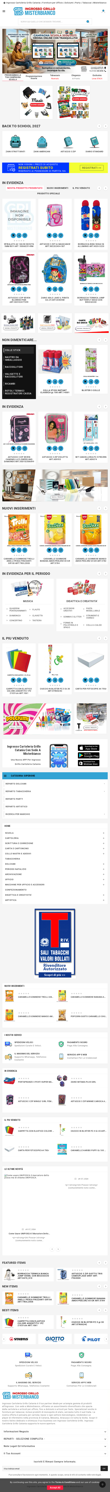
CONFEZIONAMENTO (16, 890)
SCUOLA (9, 833)
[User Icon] (103, 11)
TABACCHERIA (12, 859)
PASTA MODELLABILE (93, 609)
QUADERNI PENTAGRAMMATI (17, 609)
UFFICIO (9, 879)
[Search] (88, 21)
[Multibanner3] (91, 323)
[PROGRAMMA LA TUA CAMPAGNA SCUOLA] (55, 51)
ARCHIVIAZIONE (13, 874)
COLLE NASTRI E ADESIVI (18, 853)
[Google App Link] (88, 755)
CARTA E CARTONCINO (17, 848)
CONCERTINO (15, 620)
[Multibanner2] (55, 323)
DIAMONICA (15, 615)
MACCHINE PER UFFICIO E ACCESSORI (25, 884)
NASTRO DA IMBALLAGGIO (13, 358)
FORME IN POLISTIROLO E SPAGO (70, 625)
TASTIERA (37, 620)
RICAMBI (10, 383)
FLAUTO (36, 609)
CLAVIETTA (37, 615)
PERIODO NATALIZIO (15, 869)
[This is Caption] (55, 944)
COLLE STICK (12, 350)
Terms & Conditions (65, 1482)
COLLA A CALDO (94, 625)
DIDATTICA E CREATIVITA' (82, 601)
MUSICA (28, 601)
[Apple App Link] (88, 747)
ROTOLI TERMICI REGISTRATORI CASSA (18, 392)
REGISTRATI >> (91, 167)
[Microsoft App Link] (88, 763)
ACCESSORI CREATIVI (68, 609)
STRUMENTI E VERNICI (92, 616)
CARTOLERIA (12, 838)
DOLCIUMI (10, 864)
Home (7, 826)
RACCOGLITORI (14, 367)
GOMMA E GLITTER (72, 617)
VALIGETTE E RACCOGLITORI (14, 375)
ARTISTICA (10, 900)
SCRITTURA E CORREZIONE (19, 843)
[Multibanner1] (18, 323)
